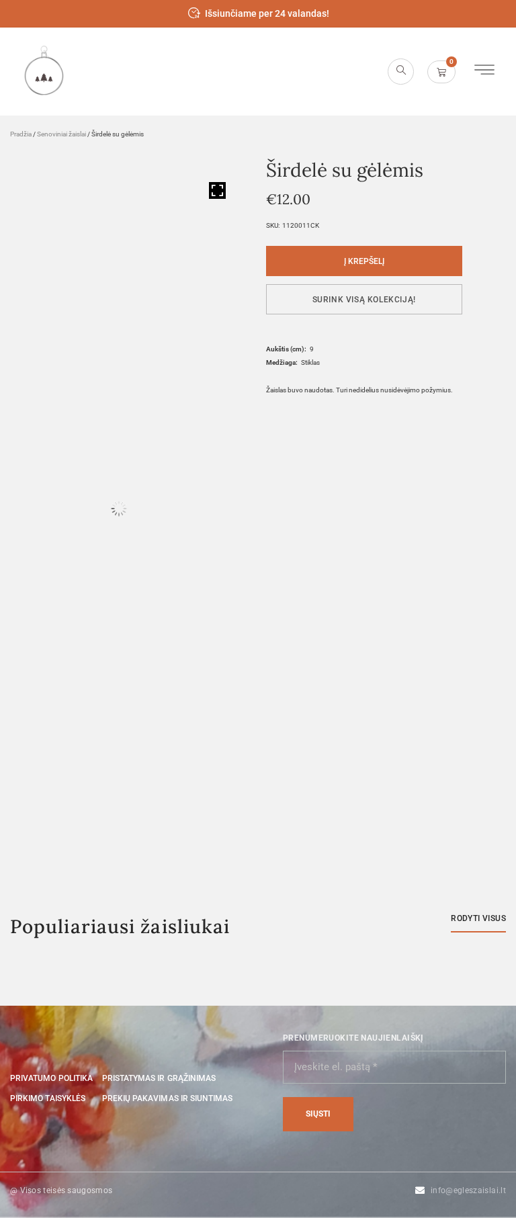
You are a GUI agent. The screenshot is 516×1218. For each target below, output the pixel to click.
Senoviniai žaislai (61, 134)
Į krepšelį (364, 261)
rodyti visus (478, 918)
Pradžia (21, 134)
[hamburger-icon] (484, 71)
